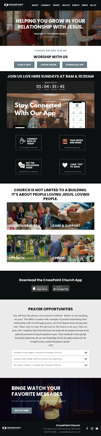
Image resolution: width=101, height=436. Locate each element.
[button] (50, 352)
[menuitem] (35, 5)
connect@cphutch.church (69, 432)
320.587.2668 (50, 432)
